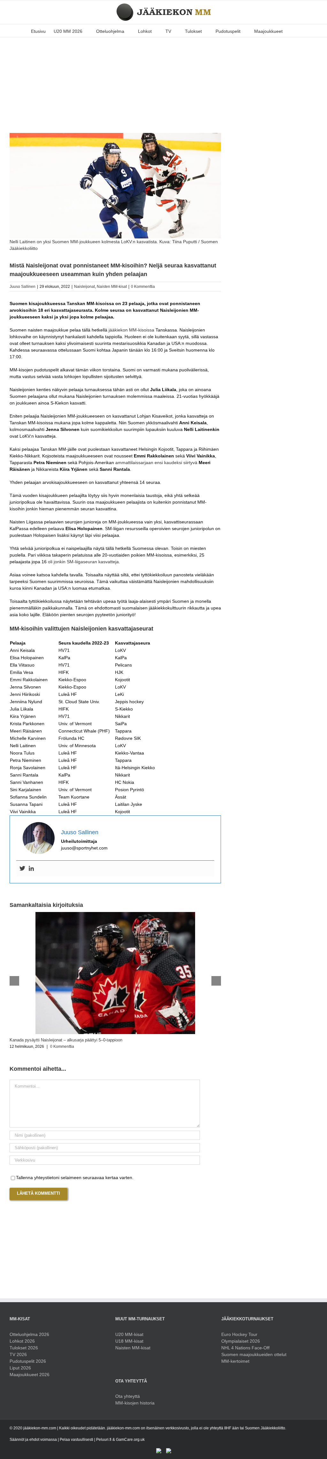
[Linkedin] (31, 868)
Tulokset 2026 (24, 1347)
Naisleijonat (84, 286)
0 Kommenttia (143, 286)
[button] (292, 30)
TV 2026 (18, 1354)
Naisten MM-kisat (112, 286)
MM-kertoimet (235, 1361)
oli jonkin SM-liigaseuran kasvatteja (83, 561)
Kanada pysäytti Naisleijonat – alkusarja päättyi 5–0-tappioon (66, 1040)
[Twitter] (22, 868)
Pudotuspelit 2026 (28, 1361)
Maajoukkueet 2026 (29, 1374)
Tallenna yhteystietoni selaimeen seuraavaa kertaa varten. (74, 1177)
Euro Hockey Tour (239, 1334)
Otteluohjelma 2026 (29, 1334)
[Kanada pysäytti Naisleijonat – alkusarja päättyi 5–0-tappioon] (115, 914)
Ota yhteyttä (127, 1396)
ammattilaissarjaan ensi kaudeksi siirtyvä (156, 462)
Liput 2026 (20, 1367)
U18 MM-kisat (129, 1341)
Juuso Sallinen (22, 286)
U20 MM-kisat (129, 1334)
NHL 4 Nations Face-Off (245, 1347)
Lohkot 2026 (22, 1341)
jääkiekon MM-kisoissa (131, 329)
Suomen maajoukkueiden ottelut (253, 1354)
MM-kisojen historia (135, 1402)
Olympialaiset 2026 (240, 1341)
